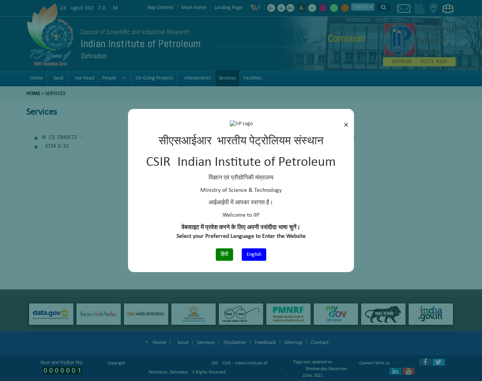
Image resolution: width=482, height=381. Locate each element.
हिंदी (224, 254)
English (254, 254)
